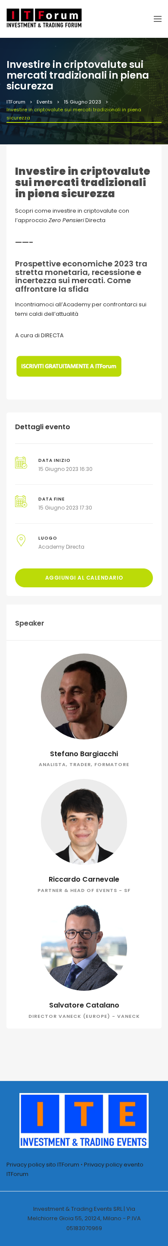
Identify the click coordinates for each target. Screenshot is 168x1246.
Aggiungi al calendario (84, 577)
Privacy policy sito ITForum (42, 1164)
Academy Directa (61, 546)
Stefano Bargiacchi (84, 754)
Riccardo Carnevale (84, 879)
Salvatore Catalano (84, 1005)
